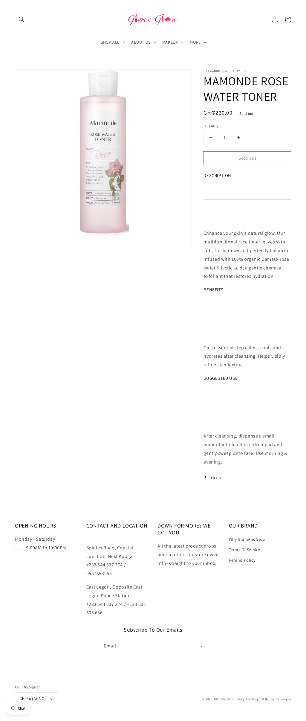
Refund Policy (242, 560)
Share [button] (215, 477)
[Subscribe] (200, 646)
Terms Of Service (245, 549)
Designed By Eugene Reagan (271, 699)
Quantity (211, 126)
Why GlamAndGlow (247, 539)
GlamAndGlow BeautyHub (232, 699)
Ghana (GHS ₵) (33, 698)
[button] (21, 19)
